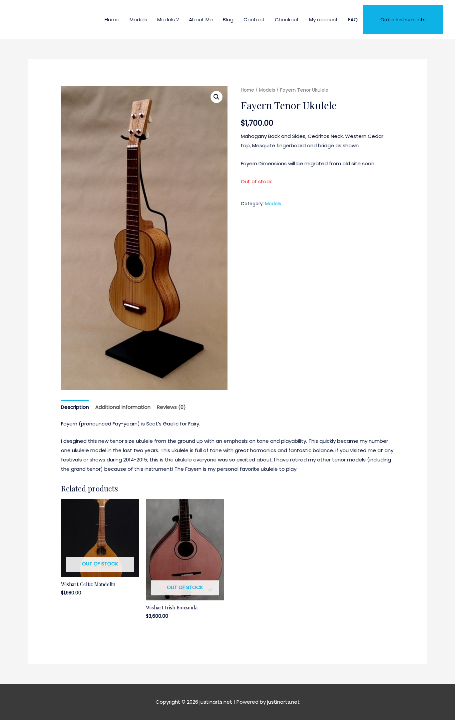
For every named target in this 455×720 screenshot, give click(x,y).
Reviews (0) (171, 406)
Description (75, 406)
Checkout (287, 19)
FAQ (353, 19)
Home (112, 19)
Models (138, 19)
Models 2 (168, 19)
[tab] (75, 407)
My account (323, 19)
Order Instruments (403, 19)
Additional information (123, 406)
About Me (201, 19)
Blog (228, 19)
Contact (254, 19)
